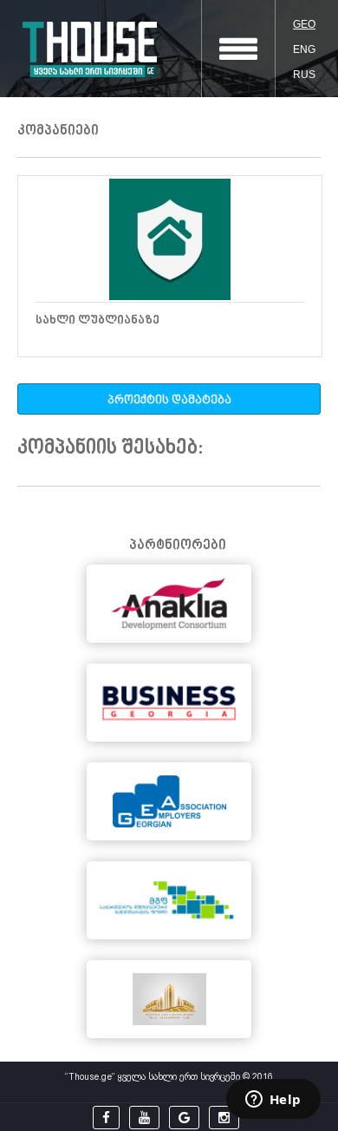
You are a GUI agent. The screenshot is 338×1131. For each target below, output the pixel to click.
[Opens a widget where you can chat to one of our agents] (273, 1100)
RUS (304, 75)
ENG (304, 49)
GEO (304, 24)
